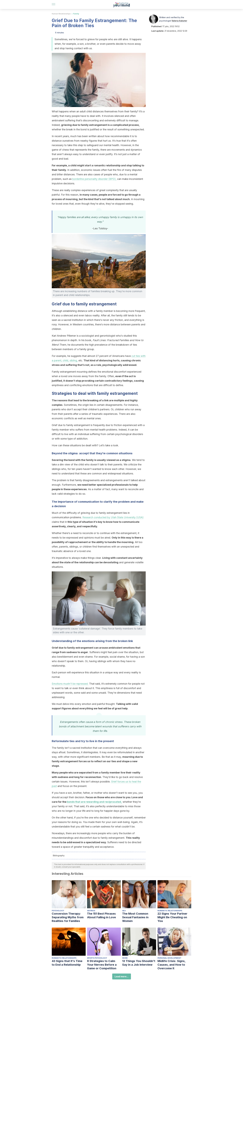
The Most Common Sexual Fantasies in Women (135, 917)
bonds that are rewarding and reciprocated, (94, 801)
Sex (124, 911)
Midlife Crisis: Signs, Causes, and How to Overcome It (171, 964)
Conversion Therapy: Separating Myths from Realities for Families (68, 917)
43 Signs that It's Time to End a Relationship (67, 962)
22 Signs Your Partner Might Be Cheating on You (172, 917)
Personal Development (169, 958)
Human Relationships (61, 14)
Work (125, 958)
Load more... (122, 976)
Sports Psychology (97, 958)
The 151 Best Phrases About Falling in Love (101, 915)
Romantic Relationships (170, 911)
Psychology (58, 911)
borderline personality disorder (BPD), (94, 178)
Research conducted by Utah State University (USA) (113, 517)
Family (76, 14)
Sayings (91, 911)
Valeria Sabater (179, 21)
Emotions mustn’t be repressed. (70, 683)
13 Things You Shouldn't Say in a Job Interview (138, 962)
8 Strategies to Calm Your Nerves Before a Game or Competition (102, 964)
